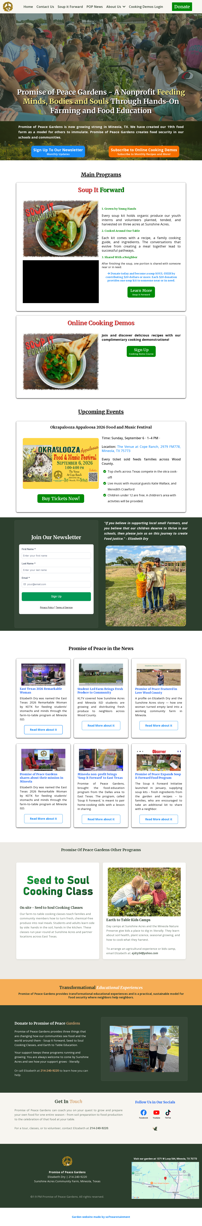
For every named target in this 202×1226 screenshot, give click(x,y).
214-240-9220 (50, 1071)
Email (26, 577)
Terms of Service (64, 607)
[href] (165, 1180)
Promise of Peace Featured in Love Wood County (156, 690)
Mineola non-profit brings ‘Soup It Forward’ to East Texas (100, 776)
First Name (29, 549)
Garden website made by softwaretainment (101, 1217)
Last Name (28, 563)
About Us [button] (114, 6)
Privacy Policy (47, 607)
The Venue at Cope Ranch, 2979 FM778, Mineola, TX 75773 (141, 448)
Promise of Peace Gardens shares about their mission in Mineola (41, 777)
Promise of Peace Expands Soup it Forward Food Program (158, 776)
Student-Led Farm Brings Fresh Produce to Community (100, 690)
